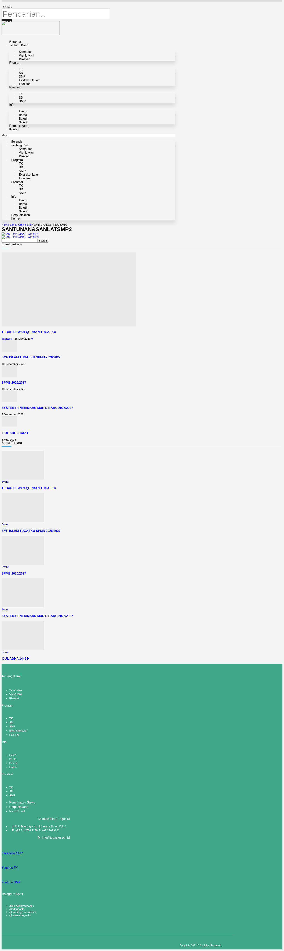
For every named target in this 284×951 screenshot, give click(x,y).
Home (5, 224)
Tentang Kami (18, 45)
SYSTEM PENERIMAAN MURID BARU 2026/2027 (37, 407)
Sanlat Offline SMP (21, 224)
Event (5, 481)
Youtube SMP (11, 882)
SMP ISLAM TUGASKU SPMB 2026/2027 (31, 357)
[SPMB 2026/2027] (9, 376)
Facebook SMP (12, 853)
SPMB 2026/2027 (14, 382)
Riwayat (24, 59)
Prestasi (14, 87)
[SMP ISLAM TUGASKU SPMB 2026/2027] (9, 350)
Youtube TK (10, 867)
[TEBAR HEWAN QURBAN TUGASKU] (69, 325)
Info (11, 104)
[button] (88, 135)
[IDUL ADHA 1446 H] (9, 426)
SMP (22, 101)
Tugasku (7, 338)
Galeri (23, 122)
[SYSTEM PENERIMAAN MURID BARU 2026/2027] (9, 401)
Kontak (14, 129)
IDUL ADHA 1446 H (15, 433)
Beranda (15, 41)
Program (15, 62)
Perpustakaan (18, 125)
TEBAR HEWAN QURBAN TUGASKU (29, 332)
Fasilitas (25, 84)
